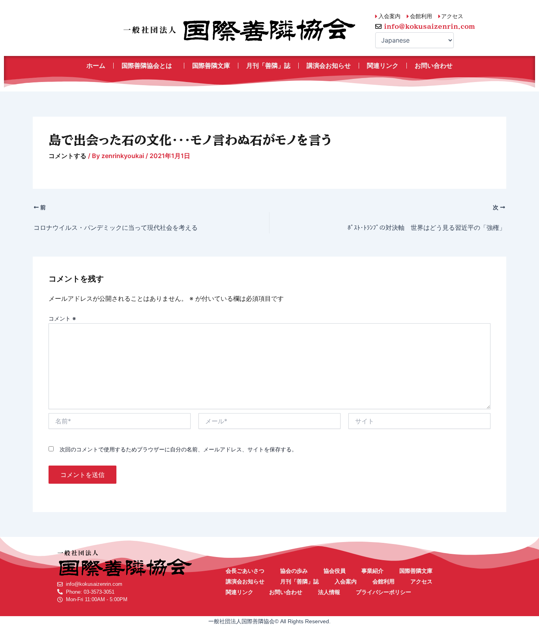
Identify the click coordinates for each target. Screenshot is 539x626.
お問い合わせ (434, 65)
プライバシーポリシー (383, 592)
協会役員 (335, 571)
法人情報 (329, 592)
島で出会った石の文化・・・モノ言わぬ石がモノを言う (190, 140)
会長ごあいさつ (245, 571)
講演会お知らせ (329, 65)
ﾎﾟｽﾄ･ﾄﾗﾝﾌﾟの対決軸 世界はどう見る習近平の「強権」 (426, 227)
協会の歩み (294, 571)
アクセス (421, 581)
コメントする (67, 156)
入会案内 (346, 581)
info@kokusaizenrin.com (429, 26)
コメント (62, 318)
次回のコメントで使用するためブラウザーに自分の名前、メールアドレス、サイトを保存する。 (178, 449)
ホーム (95, 65)
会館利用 (383, 581)
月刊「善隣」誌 (268, 65)
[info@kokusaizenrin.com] (378, 26)
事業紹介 (372, 571)
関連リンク (383, 65)
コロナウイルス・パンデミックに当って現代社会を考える (116, 227)
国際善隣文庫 (211, 65)
